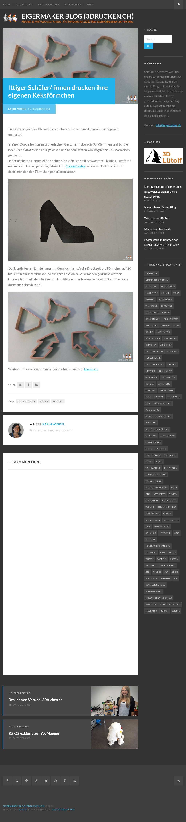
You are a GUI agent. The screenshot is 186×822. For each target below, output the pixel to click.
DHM (162, 552)
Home (6, 4)
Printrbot (151, 565)
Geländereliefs (48, 4)
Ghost (23, 809)
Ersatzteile (152, 500)
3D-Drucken (24, 4)
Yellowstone (153, 468)
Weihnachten (162, 526)
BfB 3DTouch (153, 319)
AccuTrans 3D (153, 455)
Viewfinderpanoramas (159, 598)
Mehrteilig (170, 338)
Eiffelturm (173, 397)
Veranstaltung (162, 403)
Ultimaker (152, 273)
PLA (166, 572)
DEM (148, 526)
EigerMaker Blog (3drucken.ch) (77, 16)
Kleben (167, 513)
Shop (90, 4)
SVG (176, 578)
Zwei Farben (168, 565)
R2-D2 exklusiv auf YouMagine (34, 733)
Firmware (151, 578)
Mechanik (151, 611)
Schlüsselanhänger (157, 429)
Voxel (159, 462)
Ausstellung (167, 436)
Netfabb (150, 371)
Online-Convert (167, 507)
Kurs (174, 487)
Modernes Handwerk (157, 229)
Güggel (166, 325)
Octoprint (170, 455)
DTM (148, 494)
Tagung (150, 507)
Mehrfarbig (153, 513)
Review (173, 494)
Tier (148, 403)
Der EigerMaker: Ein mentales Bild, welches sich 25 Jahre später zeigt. (162, 191)
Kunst (149, 462)
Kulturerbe (152, 410)
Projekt (58, 401)
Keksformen (166, 390)
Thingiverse (168, 286)
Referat (150, 384)
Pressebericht (154, 481)
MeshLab (151, 539)
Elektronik (170, 468)
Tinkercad (151, 306)
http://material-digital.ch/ (52, 430)
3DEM (175, 572)
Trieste (150, 559)
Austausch (152, 377)
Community (165, 371)
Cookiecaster (26, 401)
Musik (172, 552)
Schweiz (165, 578)
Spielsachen (168, 377)
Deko (148, 397)
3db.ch (164, 611)
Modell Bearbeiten (157, 487)
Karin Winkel (17, 109)
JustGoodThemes (63, 809)
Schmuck (151, 533)
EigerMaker (73, 4)
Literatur (165, 533)
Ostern (174, 559)
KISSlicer (151, 390)
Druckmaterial (154, 351)
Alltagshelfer (154, 591)
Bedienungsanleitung (158, 416)
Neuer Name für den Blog (160, 207)
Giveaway (151, 436)
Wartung (151, 423)
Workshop (166, 345)
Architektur (171, 319)
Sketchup (151, 345)
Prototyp (151, 604)
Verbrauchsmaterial (158, 546)
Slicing (176, 611)
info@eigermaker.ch (168, 125)
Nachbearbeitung (156, 449)
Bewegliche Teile (155, 585)
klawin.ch (91, 369)
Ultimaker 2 (165, 299)
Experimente (169, 500)
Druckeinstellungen (158, 312)
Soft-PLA (162, 559)
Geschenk (172, 351)
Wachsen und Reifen (156, 218)
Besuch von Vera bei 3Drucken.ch (35, 700)
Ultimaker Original (157, 280)
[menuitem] (8, 4)
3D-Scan (159, 397)
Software (166, 306)
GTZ (147, 572)
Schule (44, 401)
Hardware (152, 293)
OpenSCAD (151, 552)
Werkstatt (159, 494)
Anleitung (164, 384)
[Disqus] (70, 522)
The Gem (172, 364)
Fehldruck (152, 325)
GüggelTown (153, 338)
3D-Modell (151, 286)
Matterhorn (153, 520)
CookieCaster (75, 166)
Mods (176, 293)
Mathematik (163, 332)
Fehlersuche (153, 358)
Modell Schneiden (170, 604)
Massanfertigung (156, 474)
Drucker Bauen (155, 364)
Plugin (157, 572)
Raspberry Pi (171, 520)
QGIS (176, 533)
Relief (149, 332)
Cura (177, 325)
